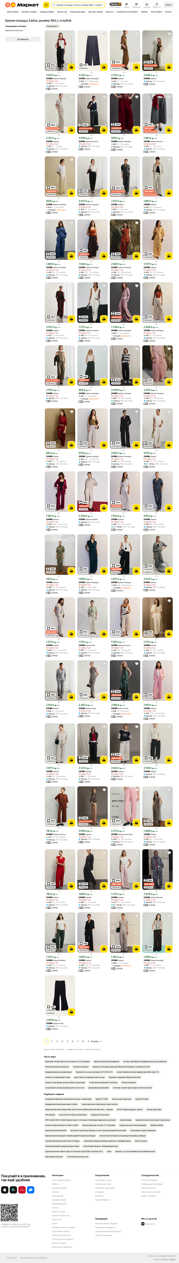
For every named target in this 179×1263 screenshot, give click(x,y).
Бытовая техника (59, 1188)
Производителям (148, 1188)
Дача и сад (56, 1219)
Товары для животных (61, 1235)
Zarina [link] (49, 79)
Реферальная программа (151, 1184)
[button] (53, 26)
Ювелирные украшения (62, 1247)
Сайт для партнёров (103, 1235)
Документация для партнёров (108, 1231)
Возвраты (99, 1196)
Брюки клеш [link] (87, 708)
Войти (169, 5)
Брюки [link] (117, 78)
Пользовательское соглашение (33, 1258)
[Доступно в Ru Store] (30, 1193)
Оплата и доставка (103, 1184)
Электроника (57, 1196)
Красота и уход (58, 1212)
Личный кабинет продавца (106, 1223)
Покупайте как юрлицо (105, 1188)
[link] (67, 1061)
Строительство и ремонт (62, 1239)
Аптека (55, 1208)
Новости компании (149, 1180)
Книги (54, 1223)
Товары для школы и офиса (63, 1227)
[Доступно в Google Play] (13, 1193)
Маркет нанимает (148, 1196)
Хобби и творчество (60, 1215)
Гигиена (55, 1192)
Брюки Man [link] (87, 645)
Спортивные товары (60, 1231)
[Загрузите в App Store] (4, 1193)
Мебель (55, 1184)
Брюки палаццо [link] (56, 78)
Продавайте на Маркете (105, 1227)
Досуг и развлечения (61, 1180)
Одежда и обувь (59, 1200)
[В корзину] (71, 67)
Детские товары (59, 1243)
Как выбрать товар (103, 1180)
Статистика (12, 1258)
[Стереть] (102, 5)
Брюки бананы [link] (88, 519)
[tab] (12, 12)
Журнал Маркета (102, 1200)
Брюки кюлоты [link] (88, 141)
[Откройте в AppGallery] (22, 1193)
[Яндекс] (172, 1259)
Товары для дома (59, 1204)
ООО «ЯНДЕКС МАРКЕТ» (165, 1256)
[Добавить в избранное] (72, 34)
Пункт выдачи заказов (150, 1192)
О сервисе (99, 1192)
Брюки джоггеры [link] (122, 834)
